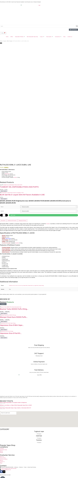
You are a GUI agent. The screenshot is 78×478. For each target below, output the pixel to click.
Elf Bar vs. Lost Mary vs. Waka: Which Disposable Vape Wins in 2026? (16, 405)
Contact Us (70, 36)
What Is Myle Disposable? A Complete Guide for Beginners (13, 402)
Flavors (2, 206)
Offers (11, 36)
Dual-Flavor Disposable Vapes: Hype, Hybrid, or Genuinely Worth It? (15, 407)
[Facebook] (1, 471)
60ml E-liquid (9, 41)
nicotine (15, 177)
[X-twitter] (4, 471)
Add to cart (13, 215)
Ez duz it (16, 285)
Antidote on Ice (11, 285)
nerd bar (39, 436)
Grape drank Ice (31, 285)
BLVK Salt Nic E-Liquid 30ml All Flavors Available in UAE (22, 195)
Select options (4, 191)
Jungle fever (36, 285)
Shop (64, 36)
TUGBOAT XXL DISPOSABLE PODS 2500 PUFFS (19, 187)
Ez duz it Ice (20, 285)
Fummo (39, 440)
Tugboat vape (39, 431)
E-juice (41, 36)
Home (7, 36)
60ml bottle (7, 173)
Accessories (57, 36)
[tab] (3, 220)
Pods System (49, 36)
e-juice (47, 223)
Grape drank (25, 285)
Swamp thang (41, 285)
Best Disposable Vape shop (32, 36)
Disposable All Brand (19, 36)
